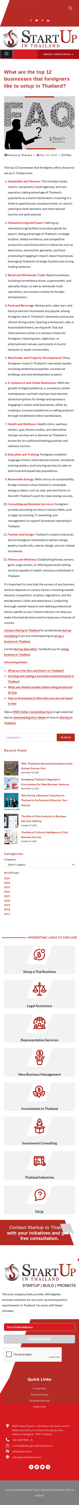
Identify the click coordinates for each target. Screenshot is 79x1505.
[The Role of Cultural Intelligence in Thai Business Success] (11, 837)
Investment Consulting (39, 1143)
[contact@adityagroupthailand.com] (7, 1445)
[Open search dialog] (70, 8)
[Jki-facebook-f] (31, 20)
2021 (7, 896)
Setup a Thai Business (39, 971)
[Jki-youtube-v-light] (36, 20)
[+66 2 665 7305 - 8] (7, 1439)
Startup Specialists (25, 649)
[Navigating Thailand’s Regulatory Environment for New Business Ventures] (11, 784)
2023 (7, 887)
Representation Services (39, 1040)
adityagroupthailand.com (27, 1457)
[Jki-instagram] (42, 20)
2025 (7, 878)
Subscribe (39, 1339)
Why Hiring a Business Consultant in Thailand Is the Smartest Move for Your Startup (44, 800)
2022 (7, 891)
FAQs (67, 155)
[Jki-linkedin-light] (48, 20)
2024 (7, 882)
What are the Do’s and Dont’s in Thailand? (36, 670)
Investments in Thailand (39, 1108)
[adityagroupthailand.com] (7, 1457)
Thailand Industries (39, 1177)
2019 (7, 905)
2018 (7, 909)
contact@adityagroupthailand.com (32, 1445)
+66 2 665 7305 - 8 (22, 1440)
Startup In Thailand (19, 155)
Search (66, 737)
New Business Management (39, 1074)
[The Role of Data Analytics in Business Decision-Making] (11, 821)
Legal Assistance (39, 1006)
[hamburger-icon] (6, 54)
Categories (10, 859)
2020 (7, 900)
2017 (7, 914)
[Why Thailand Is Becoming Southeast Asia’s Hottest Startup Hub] (11, 768)
